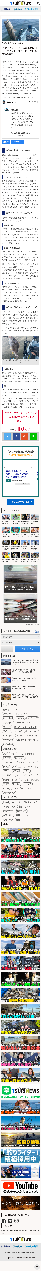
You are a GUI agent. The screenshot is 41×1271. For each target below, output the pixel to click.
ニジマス (23, 767)
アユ (14, 767)
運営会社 (7, 1252)
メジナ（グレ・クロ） (26, 775)
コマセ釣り (32, 731)
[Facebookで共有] (16, 436)
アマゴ (34, 767)
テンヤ (35, 735)
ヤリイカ (27, 784)
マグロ (6, 788)
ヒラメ (26, 771)
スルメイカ (19, 758)
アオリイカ (8, 775)
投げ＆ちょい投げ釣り (26, 740)
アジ (5, 754)
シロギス (26, 780)
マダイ (13, 754)
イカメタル (8, 735)
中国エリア (8, 815)
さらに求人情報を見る (20, 502)
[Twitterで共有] (7, 436)
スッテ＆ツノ (22, 735)
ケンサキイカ (9, 762)
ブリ (21, 754)
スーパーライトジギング (25, 727)
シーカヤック (17, 142)
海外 (18, 819)
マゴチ (6, 784)
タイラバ (7, 727)
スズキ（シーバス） (27, 762)
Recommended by (30, 624)
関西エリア (21, 811)
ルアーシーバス (21, 722)
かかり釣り (8, 740)
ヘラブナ (25, 788)
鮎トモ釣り (8, 718)
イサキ (29, 754)
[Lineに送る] (33, 436)
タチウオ (16, 771)
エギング (20, 718)
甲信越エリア (9, 806)
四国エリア (21, 815)
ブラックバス (9, 793)
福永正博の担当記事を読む (20, 133)
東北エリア (17, 802)
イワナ (6, 771)
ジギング (7, 731)
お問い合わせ (30, 1252)
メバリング (32, 718)
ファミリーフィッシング (14, 714)
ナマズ (6, 767)
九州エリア (8, 819)
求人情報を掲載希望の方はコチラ (20, 455)
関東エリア (30, 802)
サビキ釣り (8, 744)
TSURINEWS (18, 1258)
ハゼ (36, 780)
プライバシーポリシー (18, 1252)
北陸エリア (23, 806)
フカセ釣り (19, 731)
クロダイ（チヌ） (11, 780)
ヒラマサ (7, 758)
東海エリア (8, 811)
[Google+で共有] (24, 436)
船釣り (6, 142)
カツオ (15, 788)
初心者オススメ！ (11, 709)
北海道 (6, 802)
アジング (7, 722)
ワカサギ (16, 784)
